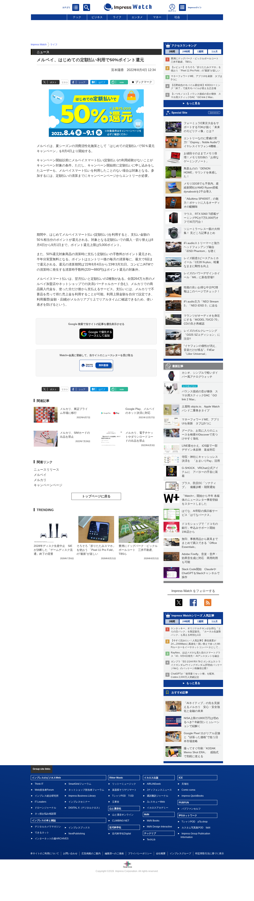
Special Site (179, 112)
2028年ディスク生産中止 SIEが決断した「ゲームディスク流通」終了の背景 (53, 549)
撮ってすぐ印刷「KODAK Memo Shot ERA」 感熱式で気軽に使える (201, 752)
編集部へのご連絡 (114, 853)
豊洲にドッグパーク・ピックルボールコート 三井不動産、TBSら (138, 549)
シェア (82, 82)
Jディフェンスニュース (159, 789)
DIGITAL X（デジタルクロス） (84, 807)
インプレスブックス (79, 827)
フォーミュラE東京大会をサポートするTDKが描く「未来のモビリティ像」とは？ (202, 127)
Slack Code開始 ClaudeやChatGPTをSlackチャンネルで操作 (201, 573)
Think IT (39, 783)
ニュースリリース (46, 469)
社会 (177, 17)
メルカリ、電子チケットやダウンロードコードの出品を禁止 (139, 436)
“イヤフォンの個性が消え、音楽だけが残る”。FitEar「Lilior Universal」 (201, 349)
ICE (181, 777)
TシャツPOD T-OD (123, 795)
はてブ (102, 82)
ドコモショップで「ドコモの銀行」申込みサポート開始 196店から (200, 527)
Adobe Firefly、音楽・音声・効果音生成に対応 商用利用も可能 (200, 558)
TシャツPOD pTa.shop (195, 821)
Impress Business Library (82, 795)
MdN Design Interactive (159, 826)
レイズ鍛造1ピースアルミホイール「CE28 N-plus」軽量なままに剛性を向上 (201, 262)
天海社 (185, 783)
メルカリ (40, 480)
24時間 (186, 51)
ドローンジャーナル (45, 807)
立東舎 (115, 801)
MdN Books (153, 820)
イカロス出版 (151, 777)
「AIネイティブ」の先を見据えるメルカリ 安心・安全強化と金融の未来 (202, 706)
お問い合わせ (70, 853)
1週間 (200, 51)
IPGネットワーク (188, 815)
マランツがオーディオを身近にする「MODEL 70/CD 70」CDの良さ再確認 (202, 319)
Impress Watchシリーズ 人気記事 (192, 615)
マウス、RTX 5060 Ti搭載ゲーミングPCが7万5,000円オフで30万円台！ (201, 217)
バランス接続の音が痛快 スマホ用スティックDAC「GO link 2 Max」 (200, 395)
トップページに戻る (96, 496)
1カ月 (215, 51)
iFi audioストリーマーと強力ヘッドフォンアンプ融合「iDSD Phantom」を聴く (201, 247)
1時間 (172, 51)
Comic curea (188, 789)
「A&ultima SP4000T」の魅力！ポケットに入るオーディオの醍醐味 (202, 202)
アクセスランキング (183, 45)
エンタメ (137, 17)
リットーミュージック (124, 783)
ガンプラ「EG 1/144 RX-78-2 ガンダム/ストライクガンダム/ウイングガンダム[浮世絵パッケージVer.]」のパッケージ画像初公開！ (196, 665)
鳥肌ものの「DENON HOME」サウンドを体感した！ (200, 172)
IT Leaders (40, 801)
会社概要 (160, 853)
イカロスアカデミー (157, 807)
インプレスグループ (180, 853)
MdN (146, 814)
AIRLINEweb (154, 783)
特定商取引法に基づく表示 (209, 853)
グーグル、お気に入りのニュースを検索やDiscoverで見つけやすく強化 (200, 434)
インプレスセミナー (79, 801)
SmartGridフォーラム (79, 783)
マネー (157, 17)
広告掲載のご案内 (91, 853)
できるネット (42, 832)
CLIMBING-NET (120, 820)
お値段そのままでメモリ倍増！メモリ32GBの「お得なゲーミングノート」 (201, 157)
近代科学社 (115, 827)
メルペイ (40, 474)
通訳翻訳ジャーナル (157, 795)
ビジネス (97, 17)
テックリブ (150, 833)
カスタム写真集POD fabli (196, 827)
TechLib (151, 839)
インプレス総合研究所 (47, 795)
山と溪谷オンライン (123, 814)
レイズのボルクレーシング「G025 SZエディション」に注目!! (202, 334)
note (122, 82)
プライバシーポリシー (140, 853)
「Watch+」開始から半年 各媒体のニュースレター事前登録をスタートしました (201, 499)
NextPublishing (76, 833)
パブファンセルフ (191, 808)
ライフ (117, 17)
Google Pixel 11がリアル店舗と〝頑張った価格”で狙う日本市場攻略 (202, 737)
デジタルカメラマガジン (48, 826)
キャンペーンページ (48, 485)
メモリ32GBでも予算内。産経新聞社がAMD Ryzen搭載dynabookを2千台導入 (201, 187)
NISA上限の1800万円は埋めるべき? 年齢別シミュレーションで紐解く (201, 722)
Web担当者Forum (44, 789)
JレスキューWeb (156, 801)
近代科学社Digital (121, 833)
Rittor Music (116, 777)
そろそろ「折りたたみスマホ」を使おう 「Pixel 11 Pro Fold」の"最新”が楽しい (96, 549)
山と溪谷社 (115, 808)
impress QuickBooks (193, 795)
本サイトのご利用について (44, 853)
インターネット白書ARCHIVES (51, 838)
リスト (65, 82)
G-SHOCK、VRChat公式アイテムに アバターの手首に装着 (200, 471)
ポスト (53, 82)
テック (77, 17)
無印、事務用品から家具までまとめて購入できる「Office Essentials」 (200, 542)
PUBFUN (184, 802)
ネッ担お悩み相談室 (45, 813)
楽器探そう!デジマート (124, 789)
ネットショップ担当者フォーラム (86, 789)
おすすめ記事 (179, 692)
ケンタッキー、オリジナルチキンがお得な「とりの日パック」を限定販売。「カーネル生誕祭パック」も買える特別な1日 (196, 632)
